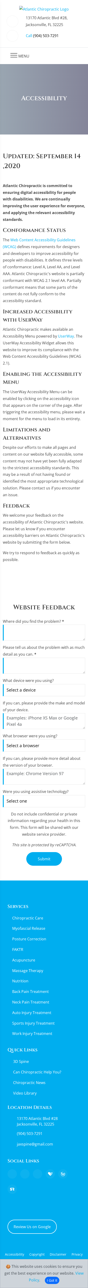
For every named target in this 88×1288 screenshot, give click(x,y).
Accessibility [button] (14, 1254)
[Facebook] (25, 1174)
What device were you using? (28, 680)
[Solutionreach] (12, 1189)
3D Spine (21, 1061)
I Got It (52, 1280)
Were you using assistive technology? (36, 791)
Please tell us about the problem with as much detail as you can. (44, 651)
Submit (44, 858)
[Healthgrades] (50, 1174)
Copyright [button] (37, 1254)
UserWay (66, 336)
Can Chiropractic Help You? (37, 1072)
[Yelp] (37, 1174)
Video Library (25, 1093)
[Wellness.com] (63, 1174)
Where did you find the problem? (33, 621)
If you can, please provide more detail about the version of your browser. (41, 762)
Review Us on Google (32, 1226)
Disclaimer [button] (58, 1254)
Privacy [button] (77, 1254)
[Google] (12, 1174)
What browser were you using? (30, 735)
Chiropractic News (29, 1082)
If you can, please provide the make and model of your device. (44, 706)
